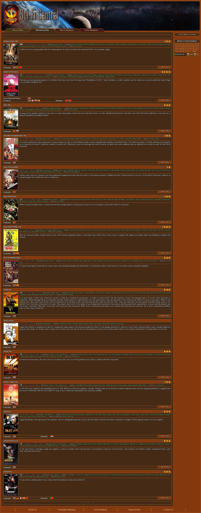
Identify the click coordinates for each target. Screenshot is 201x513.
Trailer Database (91, 30)
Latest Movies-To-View (187, 34)
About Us (32, 509)
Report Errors (134, 509)
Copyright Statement (66, 509)
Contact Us (168, 509)
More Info (165, 67)
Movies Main (18, 30)
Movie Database (66, 30)
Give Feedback (100, 509)
